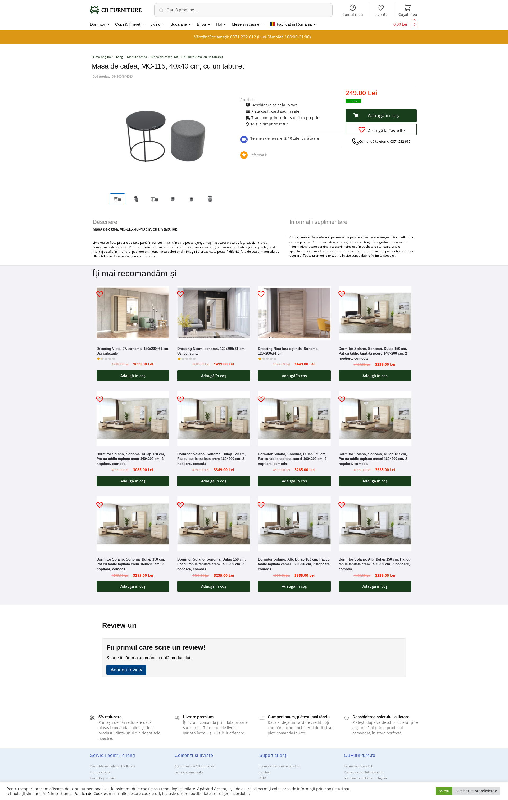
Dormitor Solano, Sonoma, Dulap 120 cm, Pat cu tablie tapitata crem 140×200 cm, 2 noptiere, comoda (131, 459)
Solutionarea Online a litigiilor (365, 778)
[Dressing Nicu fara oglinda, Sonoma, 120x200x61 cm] (294, 313)
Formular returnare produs (279, 766)
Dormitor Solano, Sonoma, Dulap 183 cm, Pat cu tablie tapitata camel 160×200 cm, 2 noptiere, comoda (373, 459)
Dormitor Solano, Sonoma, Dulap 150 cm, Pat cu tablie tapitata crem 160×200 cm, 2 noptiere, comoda (131, 564)
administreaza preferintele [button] (476, 790)
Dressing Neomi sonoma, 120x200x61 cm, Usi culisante (211, 351)
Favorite (381, 14)
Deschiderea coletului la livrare (113, 766)
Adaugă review (126, 669)
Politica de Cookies (91, 793)
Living (119, 57)
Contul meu (352, 14)
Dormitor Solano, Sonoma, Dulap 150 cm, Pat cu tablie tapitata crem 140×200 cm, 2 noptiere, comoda (211, 564)
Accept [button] (444, 790)
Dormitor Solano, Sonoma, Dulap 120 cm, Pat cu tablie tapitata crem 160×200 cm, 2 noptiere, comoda (211, 459)
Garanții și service (103, 778)
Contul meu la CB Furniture (194, 766)
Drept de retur (100, 772)
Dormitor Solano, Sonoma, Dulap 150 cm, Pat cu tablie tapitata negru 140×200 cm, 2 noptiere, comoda (373, 353)
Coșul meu (407, 14)
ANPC (263, 778)
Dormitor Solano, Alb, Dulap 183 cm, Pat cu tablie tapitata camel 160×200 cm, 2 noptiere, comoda (294, 564)
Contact (265, 772)
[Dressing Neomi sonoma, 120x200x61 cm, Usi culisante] (213, 313)
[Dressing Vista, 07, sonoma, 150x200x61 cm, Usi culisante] (133, 313)
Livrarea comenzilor (189, 772)
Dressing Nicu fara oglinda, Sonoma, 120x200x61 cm (288, 351)
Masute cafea (137, 57)
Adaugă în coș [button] (133, 375)
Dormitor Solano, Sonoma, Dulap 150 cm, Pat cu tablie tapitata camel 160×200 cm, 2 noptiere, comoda (292, 459)
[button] (381, 115)
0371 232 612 (243, 36)
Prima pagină (101, 57)
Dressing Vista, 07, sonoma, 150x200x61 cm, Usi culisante (133, 351)
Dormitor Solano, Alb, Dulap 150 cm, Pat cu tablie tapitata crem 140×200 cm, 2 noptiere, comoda (374, 564)
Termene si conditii (358, 766)
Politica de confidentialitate (364, 772)
